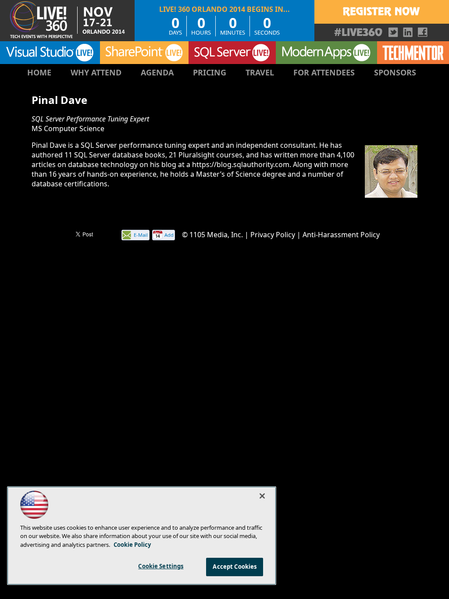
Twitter (393, 32)
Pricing (209, 72)
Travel (260, 72)
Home (39, 72)
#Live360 (358, 32)
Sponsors (395, 72)
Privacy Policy (272, 234)
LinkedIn (408, 32)
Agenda (157, 72)
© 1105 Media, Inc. (212, 234)
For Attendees (324, 72)
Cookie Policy (132, 545)
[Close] (262, 496)
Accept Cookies (235, 566)
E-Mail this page (141, 236)
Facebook (422, 32)
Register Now (381, 12)
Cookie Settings (160, 566)
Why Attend (96, 72)
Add (169, 235)
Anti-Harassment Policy (341, 234)
